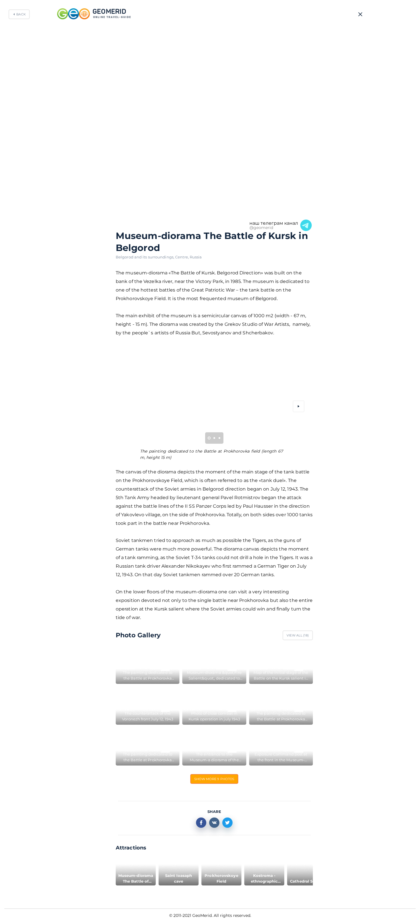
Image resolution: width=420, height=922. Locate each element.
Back (21, 14)
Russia (196, 257)
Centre (182, 257)
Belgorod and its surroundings (145, 257)
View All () (298, 635)
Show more (214, 779)
